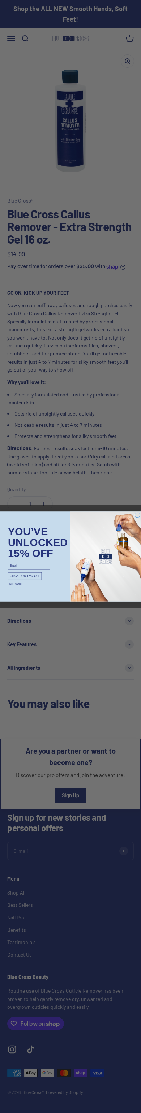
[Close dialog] (137, 515)
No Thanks (15, 583)
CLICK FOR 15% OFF (25, 576)
